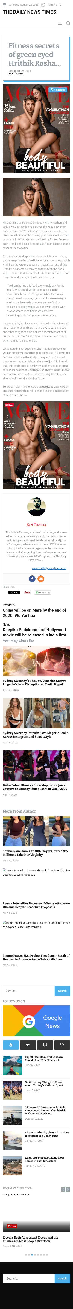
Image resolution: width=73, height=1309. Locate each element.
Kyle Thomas (16, 73)
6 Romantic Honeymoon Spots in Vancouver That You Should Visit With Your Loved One (45, 1110)
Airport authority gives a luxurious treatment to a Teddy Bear (47, 1134)
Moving (12, 1226)
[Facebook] (32, 578)
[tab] (11, 1045)
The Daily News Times (29, 11)
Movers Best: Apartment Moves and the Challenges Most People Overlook (30, 1239)
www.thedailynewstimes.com (49, 568)
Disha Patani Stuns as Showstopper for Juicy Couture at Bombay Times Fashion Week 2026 (35, 787)
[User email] (40, 578)
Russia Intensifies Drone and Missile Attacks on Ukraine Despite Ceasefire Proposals (36, 905)
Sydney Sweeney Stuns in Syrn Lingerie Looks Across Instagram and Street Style (35, 734)
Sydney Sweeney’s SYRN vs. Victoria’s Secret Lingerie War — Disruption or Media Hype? (34, 682)
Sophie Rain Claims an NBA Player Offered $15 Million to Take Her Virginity (35, 853)
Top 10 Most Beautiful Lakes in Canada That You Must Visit (44, 1058)
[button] (63, 1189)
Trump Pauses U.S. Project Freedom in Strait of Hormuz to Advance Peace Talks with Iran (36, 957)
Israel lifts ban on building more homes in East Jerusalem (45, 1159)
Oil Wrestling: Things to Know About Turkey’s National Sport (44, 1084)
